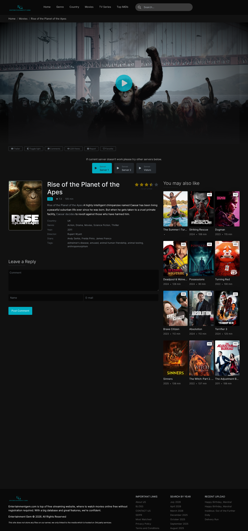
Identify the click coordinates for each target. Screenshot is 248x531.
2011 (69, 229)
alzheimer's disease (78, 242)
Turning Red (222, 279)
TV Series (105, 6)
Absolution (195, 329)
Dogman (220, 229)
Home (47, 6)
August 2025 (177, 528)
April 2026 (175, 506)
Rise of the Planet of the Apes (65, 205)
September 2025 (179, 523)
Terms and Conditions (147, 528)
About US (141, 502)
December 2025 (179, 515)
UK (69, 220)
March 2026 (176, 510)
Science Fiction (101, 225)
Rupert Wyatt (74, 234)
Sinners (168, 378)
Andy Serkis (73, 238)
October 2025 (177, 519)
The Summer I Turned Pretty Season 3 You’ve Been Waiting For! (175, 229)
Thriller (115, 225)
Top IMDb (122, 6)
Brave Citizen (171, 329)
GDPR (139, 515)
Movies (89, 6)
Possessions (196, 279)
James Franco (103, 238)
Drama (79, 225)
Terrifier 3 (221, 329)
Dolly (207, 515)
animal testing (135, 242)
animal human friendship (113, 242)
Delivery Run (212, 519)
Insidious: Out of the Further (220, 510)
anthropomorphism (77, 246)
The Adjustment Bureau (227, 378)
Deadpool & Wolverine (175, 279)
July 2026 (175, 502)
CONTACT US (143, 510)
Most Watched (143, 519)
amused (94, 242)
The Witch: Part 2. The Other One (201, 378)
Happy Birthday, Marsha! (218, 502)
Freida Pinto (88, 238)
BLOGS (139, 506)
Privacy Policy (143, 523)
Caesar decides (65, 214)
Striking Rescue (198, 229)
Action (70, 225)
